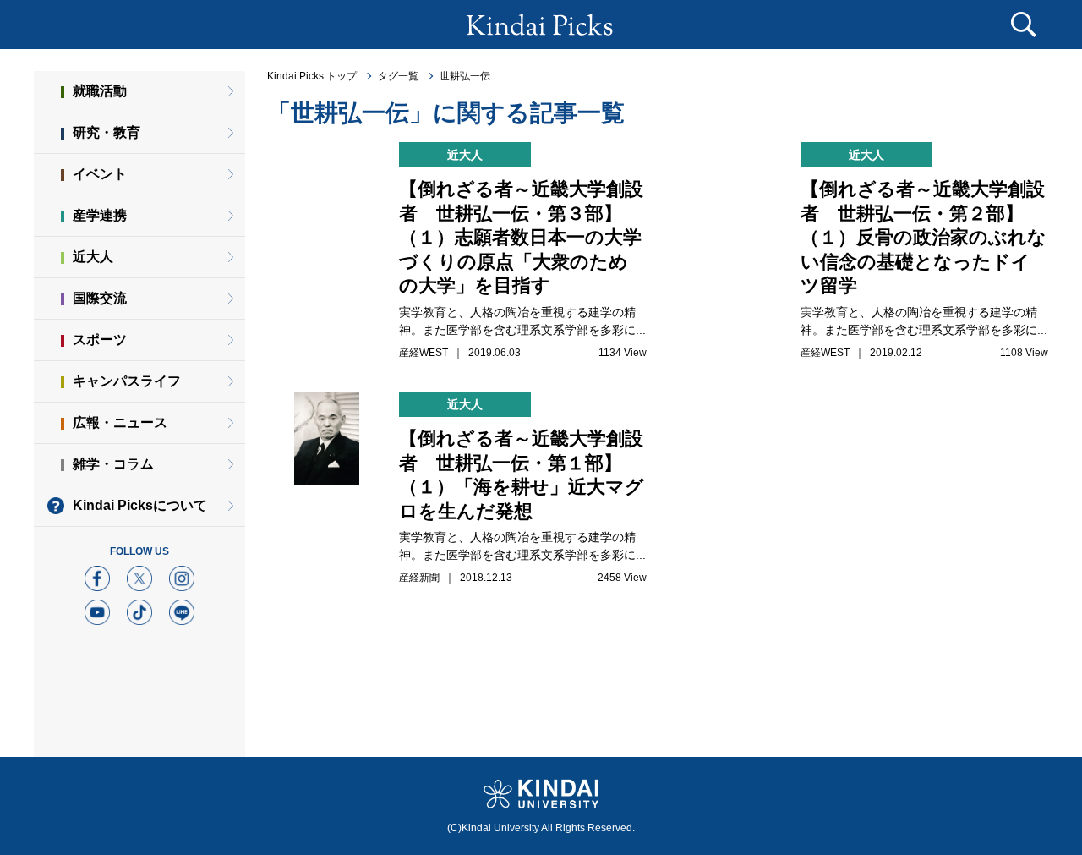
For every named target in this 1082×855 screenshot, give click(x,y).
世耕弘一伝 (465, 76)
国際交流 (100, 298)
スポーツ (100, 339)
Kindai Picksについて (140, 505)
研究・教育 (106, 132)
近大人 (93, 256)
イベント (100, 174)
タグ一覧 (398, 76)
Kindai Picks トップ (312, 76)
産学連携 (100, 215)
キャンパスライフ (127, 381)
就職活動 (100, 91)
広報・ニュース (120, 422)
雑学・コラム (113, 464)
